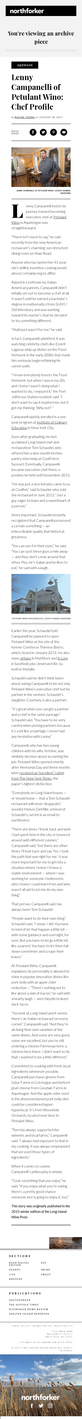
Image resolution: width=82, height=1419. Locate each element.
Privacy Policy (42, 1326)
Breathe (16, 1279)
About (46, 1274)
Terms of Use (21, 1326)
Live (12, 1274)
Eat (43, 1262)
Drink (46, 1269)
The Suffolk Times (24, 1304)
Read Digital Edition (19, 1263)
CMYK (68, 1342)
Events (14, 1269)
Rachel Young (25, 117)
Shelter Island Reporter (29, 1313)
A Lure (63, 658)
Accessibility (64, 1326)
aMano (25, 658)
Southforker (20, 1300)
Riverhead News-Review (29, 1309)
